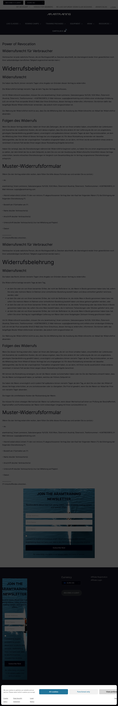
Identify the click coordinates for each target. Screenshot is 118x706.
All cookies (53, 692)
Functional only (83, 692)
